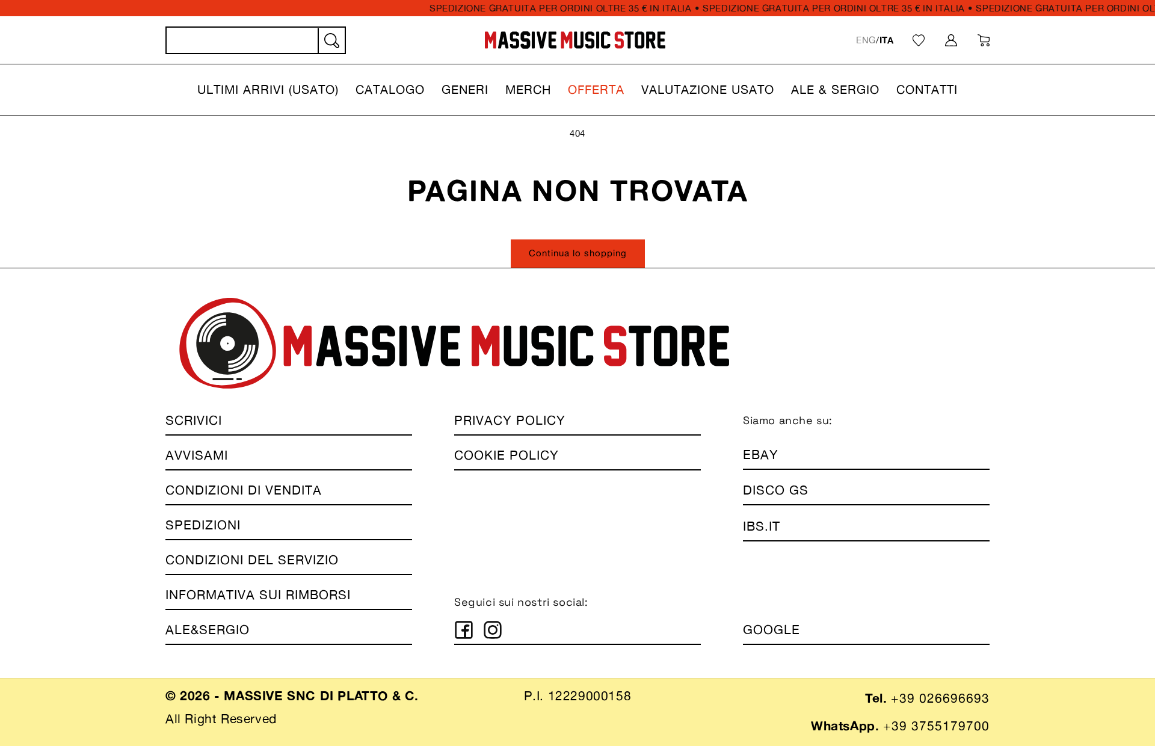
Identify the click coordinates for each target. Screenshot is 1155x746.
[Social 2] (492, 630)
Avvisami (196, 455)
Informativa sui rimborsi (258, 594)
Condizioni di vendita (243, 490)
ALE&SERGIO (207, 629)
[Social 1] (463, 630)
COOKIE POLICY (506, 455)
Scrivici (193, 420)
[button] (268, 89)
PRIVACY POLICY (509, 420)
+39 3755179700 (936, 725)
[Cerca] (331, 41)
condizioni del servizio (252, 559)
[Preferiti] (918, 40)
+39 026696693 (940, 698)
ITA (886, 40)
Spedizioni (203, 524)
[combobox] (255, 40)
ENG (866, 40)
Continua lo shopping (578, 253)
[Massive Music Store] (575, 40)
